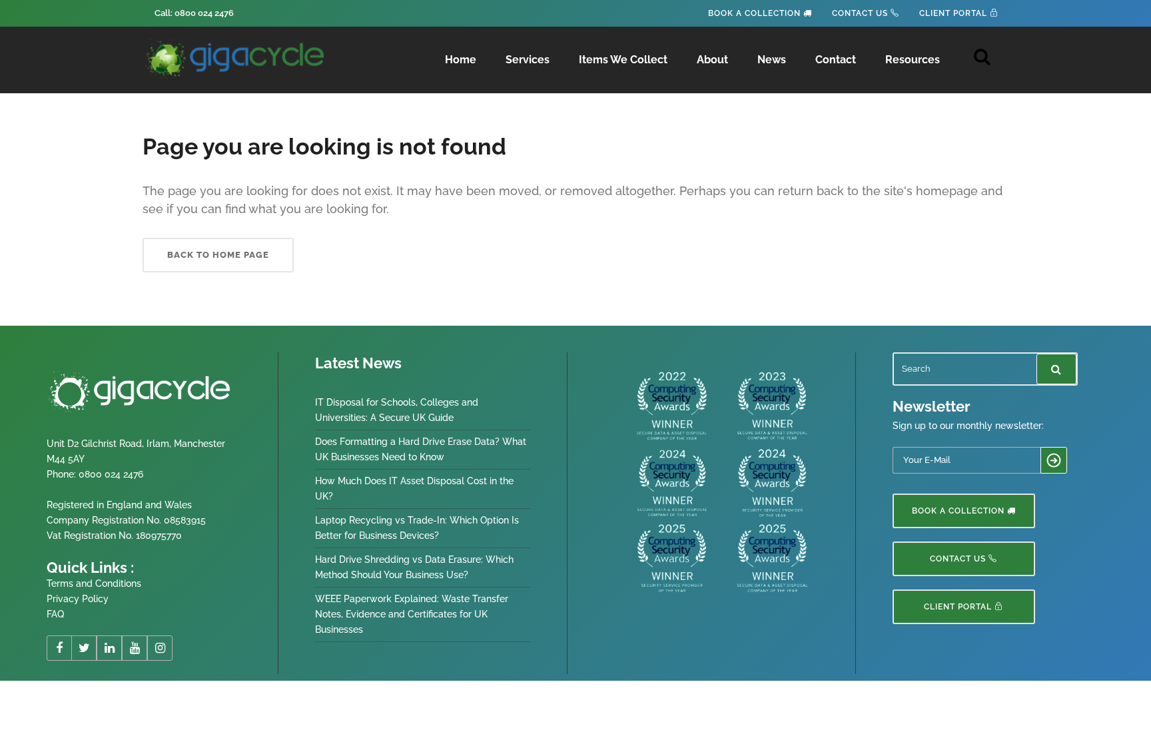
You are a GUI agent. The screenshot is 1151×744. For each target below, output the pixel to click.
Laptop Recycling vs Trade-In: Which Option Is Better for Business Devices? (417, 528)
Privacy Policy (78, 598)
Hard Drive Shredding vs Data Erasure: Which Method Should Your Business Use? (414, 567)
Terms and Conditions (94, 583)
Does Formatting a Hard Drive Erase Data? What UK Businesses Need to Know (420, 449)
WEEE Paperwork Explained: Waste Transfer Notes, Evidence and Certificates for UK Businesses (411, 614)
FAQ (55, 614)
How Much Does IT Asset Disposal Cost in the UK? (414, 489)
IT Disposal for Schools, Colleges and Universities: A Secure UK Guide (396, 410)
